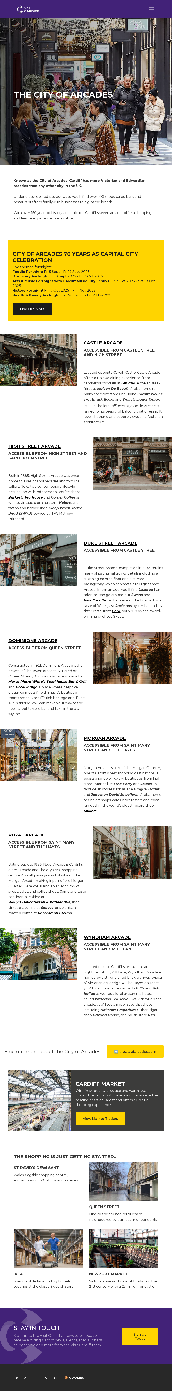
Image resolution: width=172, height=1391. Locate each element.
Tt (35, 1377)
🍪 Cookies (74, 1377)
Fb (16, 1377)
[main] (86, 695)
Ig (45, 1377)
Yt (56, 1377)
